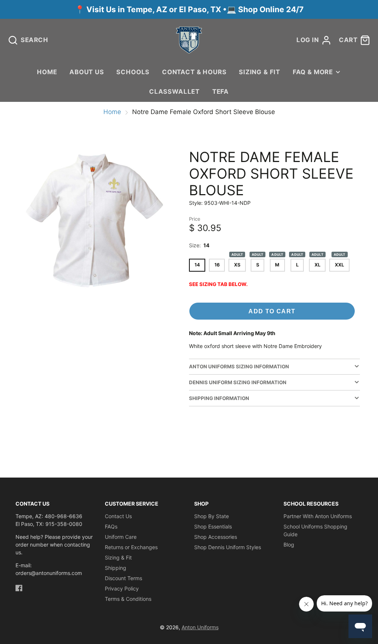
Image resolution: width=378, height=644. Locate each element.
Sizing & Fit (259, 72)
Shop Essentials (213, 526)
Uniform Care (121, 537)
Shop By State (211, 516)
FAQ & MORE (313, 72)
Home (47, 72)
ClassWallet (174, 91)
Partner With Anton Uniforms (318, 516)
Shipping (115, 568)
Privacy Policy (122, 588)
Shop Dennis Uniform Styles (227, 547)
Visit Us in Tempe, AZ (127, 9)
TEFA (220, 91)
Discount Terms (123, 578)
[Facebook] (19, 588)
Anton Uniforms (200, 627)
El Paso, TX (200, 9)
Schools (133, 72)
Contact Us (118, 516)
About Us (86, 72)
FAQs (111, 526)
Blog (289, 544)
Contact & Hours (194, 72)
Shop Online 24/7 (270, 9)
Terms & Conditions (128, 599)
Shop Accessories (215, 537)
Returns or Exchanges (131, 547)
